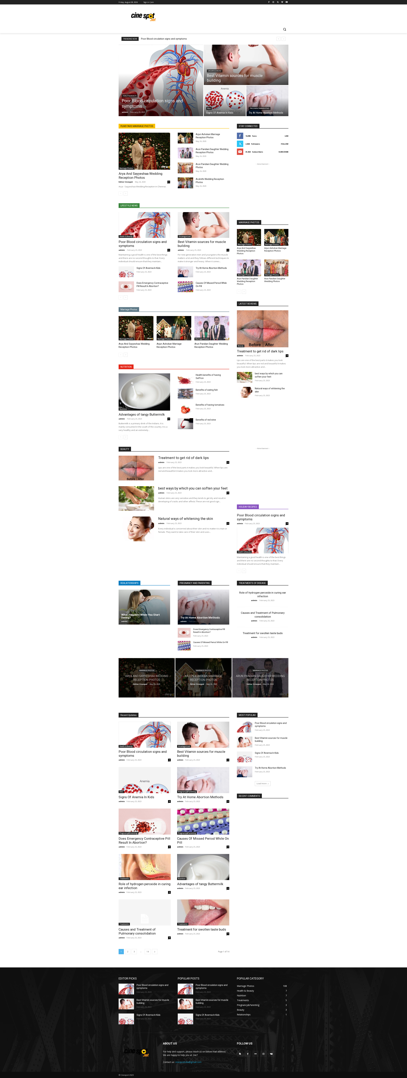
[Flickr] (255, 1054)
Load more (262, 783)
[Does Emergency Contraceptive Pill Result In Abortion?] (126, 286)
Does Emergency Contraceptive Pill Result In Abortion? (144, 840)
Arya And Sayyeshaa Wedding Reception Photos (140, 176)
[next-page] (126, 193)
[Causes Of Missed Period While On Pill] (185, 286)
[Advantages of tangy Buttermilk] (144, 391)
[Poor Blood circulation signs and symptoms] (161, 80)
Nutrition (123, 409)
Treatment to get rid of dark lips (260, 351)
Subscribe (283, 152)
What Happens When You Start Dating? (140, 616)
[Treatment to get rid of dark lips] (262, 328)
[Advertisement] (227, 16)
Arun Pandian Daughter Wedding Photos (274, 279)
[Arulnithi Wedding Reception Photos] (185, 182)
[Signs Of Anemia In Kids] (225, 101)
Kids (209, 108)
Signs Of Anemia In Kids (148, 268)
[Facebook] (269, 2)
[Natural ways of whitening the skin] (244, 392)
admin (122, 250)
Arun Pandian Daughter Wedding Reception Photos (247, 281)
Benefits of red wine (206, 419)
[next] (284, 39)
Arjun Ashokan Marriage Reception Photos (275, 249)
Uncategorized (214, 71)
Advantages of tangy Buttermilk (142, 414)
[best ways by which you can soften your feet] (244, 377)
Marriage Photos (126, 168)
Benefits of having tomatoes (210, 405)
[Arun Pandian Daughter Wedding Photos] (185, 168)
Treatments (124, 878)
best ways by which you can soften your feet (193, 488)
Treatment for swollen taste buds (263, 633)
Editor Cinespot (126, 182)
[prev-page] (121, 193)
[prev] (278, 39)
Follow (284, 144)
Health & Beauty (129, 96)
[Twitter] (278, 2)
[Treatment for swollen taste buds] (203, 912)
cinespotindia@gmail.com (188, 1062)
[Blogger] (240, 1054)
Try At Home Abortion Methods (211, 268)
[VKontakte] (271, 1054)
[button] (284, 29)
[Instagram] (273, 2)
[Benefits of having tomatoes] (185, 408)
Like (286, 136)
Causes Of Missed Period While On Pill (210, 642)
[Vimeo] (282, 2)
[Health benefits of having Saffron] (185, 378)
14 (148, 951)
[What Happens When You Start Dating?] (144, 607)
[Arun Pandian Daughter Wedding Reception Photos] (185, 153)
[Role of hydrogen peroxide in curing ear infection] (145, 867)
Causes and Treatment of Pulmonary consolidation (137, 931)
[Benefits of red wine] (185, 423)
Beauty (240, 346)
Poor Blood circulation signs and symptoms (164, 38)
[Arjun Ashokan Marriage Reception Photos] (185, 138)
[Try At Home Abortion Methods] (267, 101)
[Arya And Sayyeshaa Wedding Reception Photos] (144, 151)
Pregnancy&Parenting (259, 108)
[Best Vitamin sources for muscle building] (246, 65)
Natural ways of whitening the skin (185, 519)
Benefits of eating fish (207, 390)
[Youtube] (286, 2)
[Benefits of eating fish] (185, 393)
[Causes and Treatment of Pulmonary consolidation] (145, 912)
